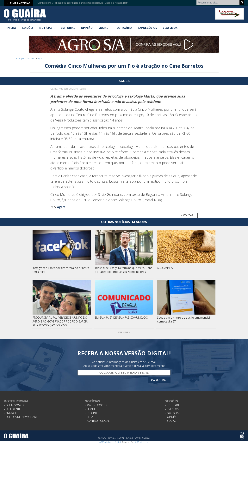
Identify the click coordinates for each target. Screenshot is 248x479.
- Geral (89, 417)
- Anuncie (10, 413)
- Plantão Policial (97, 421)
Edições (28, 28)
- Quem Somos (14, 405)
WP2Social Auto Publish (110, 442)
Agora (40, 58)
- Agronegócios (96, 405)
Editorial (68, 28)
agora (61, 207)
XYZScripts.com (142, 442)
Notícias (31, 58)
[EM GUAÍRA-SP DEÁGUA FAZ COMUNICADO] (124, 297)
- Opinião (171, 417)
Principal (20, 58)
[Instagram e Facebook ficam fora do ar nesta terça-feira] (62, 247)
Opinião (87, 28)
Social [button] (103, 28)
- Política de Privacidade (21, 417)
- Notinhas (172, 413)
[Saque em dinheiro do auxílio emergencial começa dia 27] (186, 297)
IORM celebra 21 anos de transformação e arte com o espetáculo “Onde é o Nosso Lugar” (82, 2)
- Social (170, 421)
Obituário (124, 28)
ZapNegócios (147, 28)
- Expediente (12, 409)
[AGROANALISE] (186, 247)
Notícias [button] (46, 28)
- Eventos (172, 409)
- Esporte (91, 413)
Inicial (11, 28)
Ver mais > (124, 332)
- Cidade (90, 409)
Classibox (170, 28)
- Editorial (172, 405)
